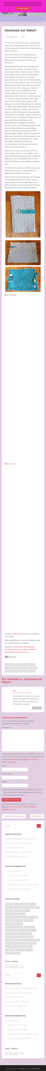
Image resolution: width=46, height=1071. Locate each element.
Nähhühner (32, 943)
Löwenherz (32, 930)
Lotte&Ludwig (22, 930)
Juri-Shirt (8, 848)
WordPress (36, 1069)
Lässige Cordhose (21, 880)
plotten (8, 947)
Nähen (26, 671)
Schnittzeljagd (10, 950)
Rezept (29, 947)
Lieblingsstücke (29, 927)
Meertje (28, 933)
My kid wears (22, 937)
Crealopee (24, 649)
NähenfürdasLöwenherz (13, 940)
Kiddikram (32, 649)
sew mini (26, 652)
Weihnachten (10, 953)
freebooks (26, 911)
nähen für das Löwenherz (31, 940)
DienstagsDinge (29, 647)
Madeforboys (19, 933)
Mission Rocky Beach (13, 843)
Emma (23, 37)
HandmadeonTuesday (12, 649)
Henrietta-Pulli (10, 856)
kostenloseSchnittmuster (13, 652)
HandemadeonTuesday (13, 917)
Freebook (15, 634)
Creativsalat (18, 907)
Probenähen (16, 947)
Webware (29, 950)
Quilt (23, 947)
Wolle (18, 953)
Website (4, 782)
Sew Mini (32, 671)
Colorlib (22, 1069)
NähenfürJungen (11, 943)
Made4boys (9, 933)
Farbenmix (8, 668)
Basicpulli (16, 904)
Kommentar (7, 727)
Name (4, 766)
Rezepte (18, 871)
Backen (8, 904)
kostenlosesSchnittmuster (13, 671)
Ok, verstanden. (23, 8)
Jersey (12, 920)
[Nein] (43, 6)
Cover (22, 904)
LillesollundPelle (11, 930)
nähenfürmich (22, 943)
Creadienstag (18, 647)
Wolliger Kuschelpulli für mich (15, 839)
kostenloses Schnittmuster (14, 927)
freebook (18, 911)
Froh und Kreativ (11, 914)
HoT (7, 920)
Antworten (36, 708)
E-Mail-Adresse (7, 774)
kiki (14, 691)
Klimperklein (29, 920)
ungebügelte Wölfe (12, 852)
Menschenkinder (11, 937)
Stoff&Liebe (20, 950)
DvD (37, 907)
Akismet (13, 759)
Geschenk (21, 914)
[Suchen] (39, 826)
